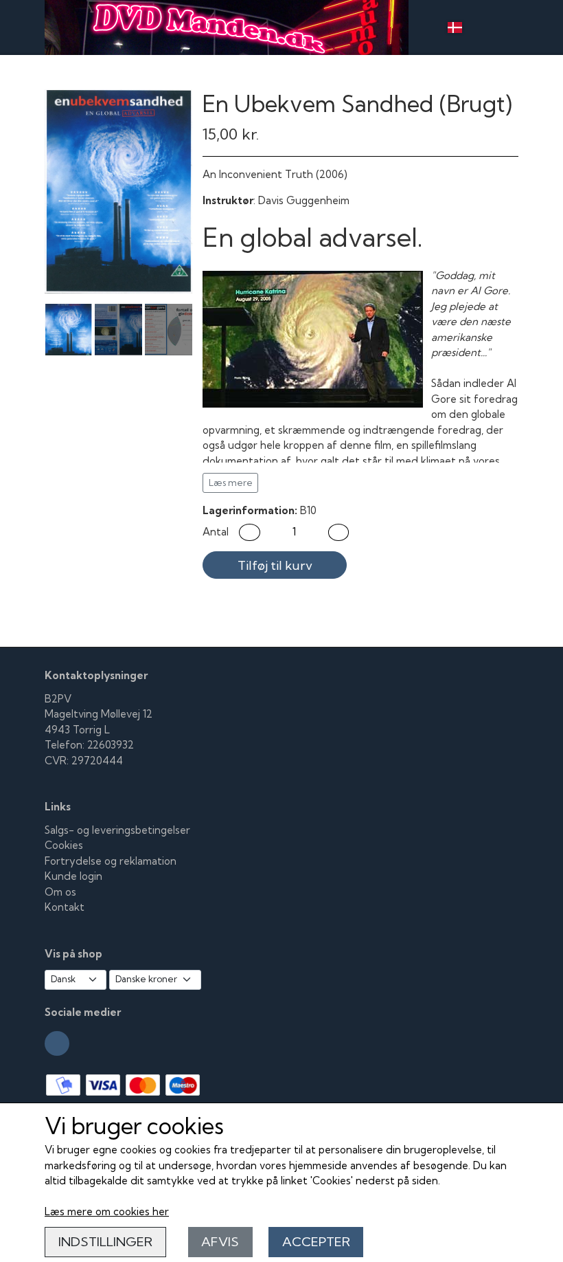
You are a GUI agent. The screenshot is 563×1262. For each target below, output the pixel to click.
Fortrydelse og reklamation (110, 860)
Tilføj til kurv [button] (275, 565)
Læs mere (231, 482)
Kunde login (73, 876)
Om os (60, 891)
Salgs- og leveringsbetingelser (117, 830)
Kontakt (64, 907)
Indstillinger (105, 1242)
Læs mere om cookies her (107, 1211)
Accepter (316, 1242)
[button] (249, 532)
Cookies (64, 845)
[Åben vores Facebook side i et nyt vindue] (57, 1043)
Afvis (220, 1242)
